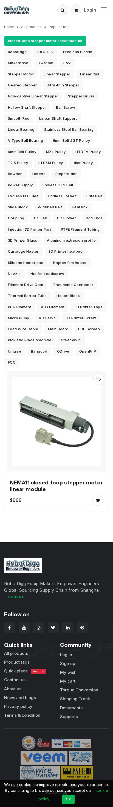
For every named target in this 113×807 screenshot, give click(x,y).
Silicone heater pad (26, 262)
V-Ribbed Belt (50, 207)
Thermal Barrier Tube (27, 295)
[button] (62, 9)
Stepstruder (66, 173)
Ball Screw (65, 107)
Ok (68, 799)
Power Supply (20, 185)
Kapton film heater (70, 262)
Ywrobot (46, 63)
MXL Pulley (56, 151)
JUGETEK (44, 52)
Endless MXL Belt (23, 196)
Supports (69, 716)
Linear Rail (89, 74)
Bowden (15, 173)
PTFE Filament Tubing (80, 229)
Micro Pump (18, 318)
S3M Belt (94, 196)
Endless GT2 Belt (58, 185)
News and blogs (20, 697)
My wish (68, 672)
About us (12, 688)
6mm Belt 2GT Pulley (71, 140)
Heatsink (80, 207)
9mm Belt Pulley (22, 151)
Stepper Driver (81, 96)
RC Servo (47, 318)
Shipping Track (75, 698)
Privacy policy (18, 706)
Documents (71, 707)
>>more (15, 596)
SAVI (67, 63)
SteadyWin (71, 340)
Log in (66, 654)
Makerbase (18, 63)
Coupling (16, 218)
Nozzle (14, 273)
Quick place (24, 671)
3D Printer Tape (88, 307)
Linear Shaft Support (58, 118)
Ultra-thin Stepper (63, 85)
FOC (12, 362)
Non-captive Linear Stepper (33, 96)
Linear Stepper (57, 74)
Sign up (67, 663)
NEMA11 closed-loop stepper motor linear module (56, 485)
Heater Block (68, 295)
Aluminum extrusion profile (71, 240)
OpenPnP (87, 351)
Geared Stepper (22, 85)
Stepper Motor (21, 74)
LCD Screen (89, 329)
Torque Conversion (79, 690)
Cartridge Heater (23, 251)
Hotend (39, 173)
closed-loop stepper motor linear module (45, 41)
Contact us (15, 679)
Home (9, 26)
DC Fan (40, 218)
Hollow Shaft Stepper (27, 107)
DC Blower (66, 218)
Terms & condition (22, 715)
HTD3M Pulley (88, 151)
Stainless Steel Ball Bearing (69, 129)
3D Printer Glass (22, 240)
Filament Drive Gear (26, 284)
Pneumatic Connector (73, 284)
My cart (67, 681)
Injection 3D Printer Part (29, 229)
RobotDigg (17, 52)
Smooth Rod (19, 118)
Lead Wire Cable (23, 329)
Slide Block (18, 207)
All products (31, 26)
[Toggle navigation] (103, 9)
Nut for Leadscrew (47, 273)
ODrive (63, 351)
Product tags (17, 662)
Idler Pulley (83, 162)
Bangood (39, 351)
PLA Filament (19, 307)
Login (90, 10)
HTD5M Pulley (50, 162)
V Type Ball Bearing (25, 140)
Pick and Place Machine (30, 340)
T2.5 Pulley (18, 162)
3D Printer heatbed (65, 251)
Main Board (58, 329)
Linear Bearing (21, 129)
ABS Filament (52, 307)
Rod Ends (94, 218)
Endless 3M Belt (62, 196)
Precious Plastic (77, 52)
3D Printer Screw (81, 318)
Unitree (14, 351)
